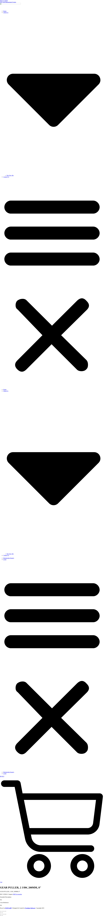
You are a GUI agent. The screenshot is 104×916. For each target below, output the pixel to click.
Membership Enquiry (8, 558)
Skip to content (4, 0)
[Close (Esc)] (5, 911)
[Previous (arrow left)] (0, 915)
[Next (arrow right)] (2, 915)
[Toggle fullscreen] (2, 911)
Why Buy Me (10, 175)
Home (4, 11)
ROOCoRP (8, 908)
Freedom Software (30, 908)
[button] (52, 283)
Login (4, 559)
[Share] (4, 911)
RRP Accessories (17, 894)
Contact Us (6, 177)
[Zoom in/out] (0, 911)
